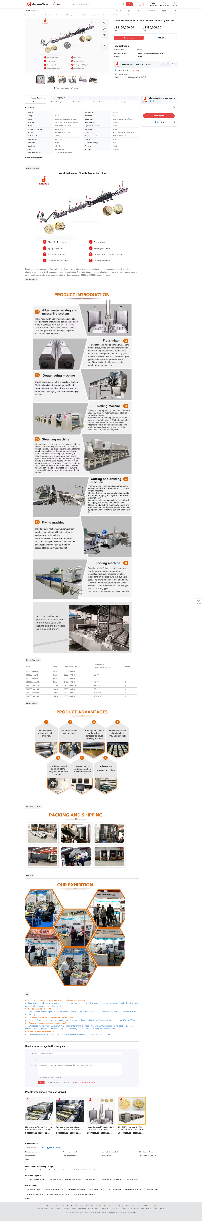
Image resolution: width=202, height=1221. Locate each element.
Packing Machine (106, 1156)
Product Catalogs (55, 1148)
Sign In (117, 77)
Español (58, 1208)
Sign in (174, 6)
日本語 (124, 1208)
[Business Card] (174, 107)
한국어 (118, 1208)
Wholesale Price (103, 1206)
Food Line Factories (95, 1189)
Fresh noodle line (30, 1156)
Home (27, 15)
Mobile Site (147, 1206)
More (27, 1198)
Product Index (137, 1206)
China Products (59, 1206)
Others (27, 1159)
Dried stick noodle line (146, 1152)
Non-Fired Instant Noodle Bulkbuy (85, 1194)
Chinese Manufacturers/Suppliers (75, 1206)
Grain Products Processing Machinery (90, 15)
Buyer (128, 11)
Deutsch (97, 1208)
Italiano (90, 1208)
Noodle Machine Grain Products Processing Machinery (118, 15)
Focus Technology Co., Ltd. (87, 1213)
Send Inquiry (129, 38)
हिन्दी (129, 1208)
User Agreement (112, 1213)
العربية (112, 1208)
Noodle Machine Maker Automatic (58, 1194)
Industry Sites (114, 1206)
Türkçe (142, 1208)
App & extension (151, 11)
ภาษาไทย (135, 1208)
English (52, 1208)
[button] (132, 102)
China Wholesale (92, 1206)
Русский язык (82, 1208)
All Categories (32, 11)
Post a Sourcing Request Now (84, 1083)
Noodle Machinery (152, 1189)
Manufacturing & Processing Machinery (42, 15)
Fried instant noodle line (71, 1152)
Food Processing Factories (76, 1189)
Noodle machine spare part (147, 1156)
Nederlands (105, 1208)
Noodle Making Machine (35, 1194)
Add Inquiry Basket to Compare (67, 88)
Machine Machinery (33, 1189)
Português (66, 1208)
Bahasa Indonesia (159, 1208)
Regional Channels (126, 1206)
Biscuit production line (32, 1152)
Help (139, 11)
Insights (154, 1206)
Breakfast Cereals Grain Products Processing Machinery (119, 1179)
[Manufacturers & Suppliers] (36, 4)
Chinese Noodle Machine (133, 1189)
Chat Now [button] (162, 38)
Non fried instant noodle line (110, 1152)
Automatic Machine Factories (53, 1189)
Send (41, 1082)
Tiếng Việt (149, 1208)
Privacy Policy (132, 1213)
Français (73, 1208)
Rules (175, 11)
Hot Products (49, 1206)
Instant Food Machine (114, 1189)
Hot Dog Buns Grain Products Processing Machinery (44, 1179)
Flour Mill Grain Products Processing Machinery (80, 1179)
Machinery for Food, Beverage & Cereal (66, 15)
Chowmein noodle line (70, 1156)
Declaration (123, 1213)
